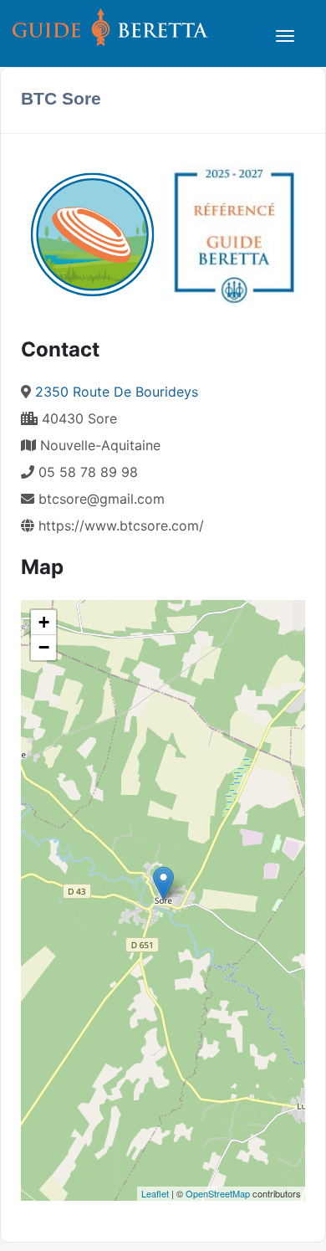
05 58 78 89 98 (86, 472)
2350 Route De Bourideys (116, 391)
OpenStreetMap (218, 1193)
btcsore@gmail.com (101, 498)
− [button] (43, 647)
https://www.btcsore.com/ (119, 525)
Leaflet (155, 1193)
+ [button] (43, 622)
